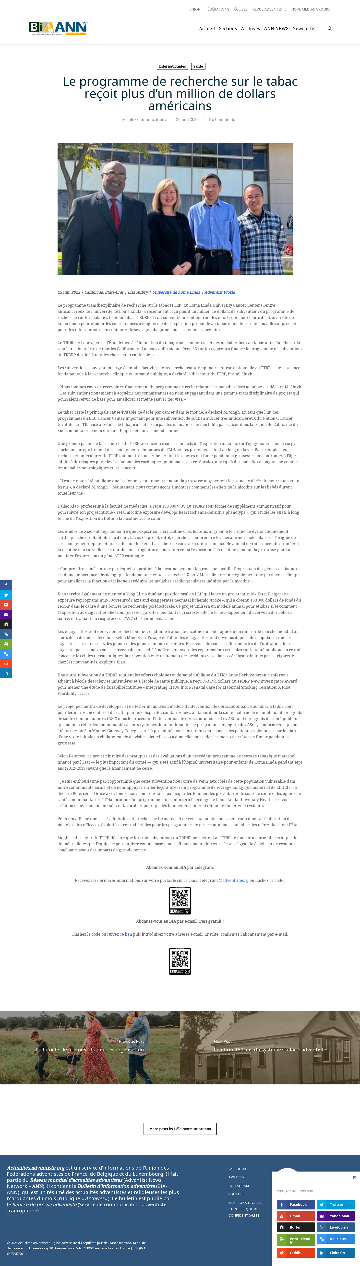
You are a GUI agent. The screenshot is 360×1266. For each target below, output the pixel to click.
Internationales (172, 66)
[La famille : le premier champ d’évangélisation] (90, 1047)
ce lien (126, 934)
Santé (198, 66)
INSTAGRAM (238, 1186)
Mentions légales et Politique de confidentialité (245, 1209)
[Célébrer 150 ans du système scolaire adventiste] (270, 1047)
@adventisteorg (234, 880)
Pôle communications (146, 119)
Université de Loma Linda (176, 292)
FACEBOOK (237, 1169)
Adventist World (219, 292)
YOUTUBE (236, 1194)
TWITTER (236, 1177)
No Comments (222, 119)
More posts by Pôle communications (180, 1129)
